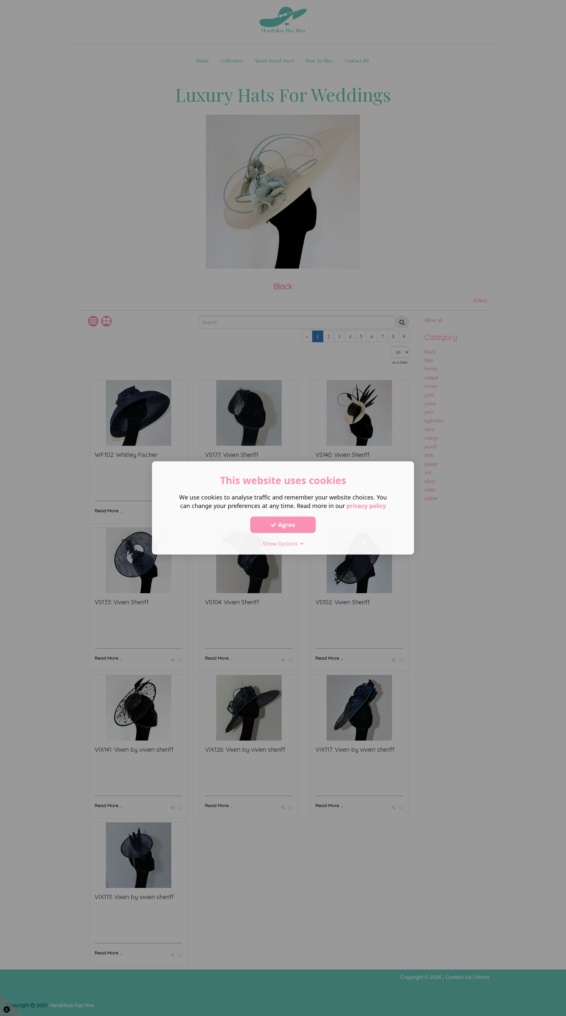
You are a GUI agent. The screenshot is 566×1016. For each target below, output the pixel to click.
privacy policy (366, 506)
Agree (285, 525)
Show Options (281, 543)
